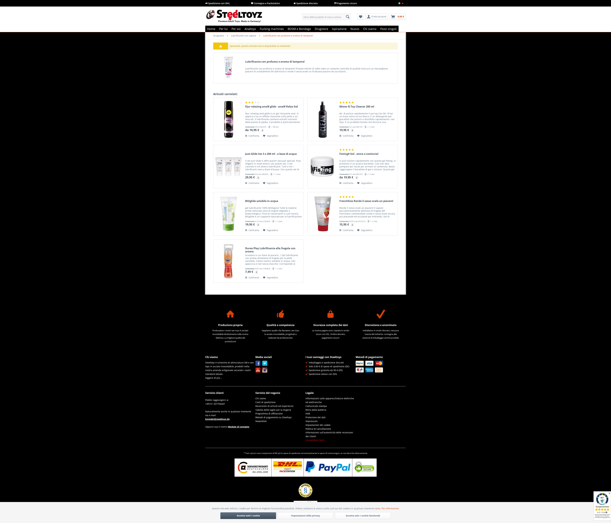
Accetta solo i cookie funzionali (363, 515)
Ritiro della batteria (316, 409)
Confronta (253, 135)
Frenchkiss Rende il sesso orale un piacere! (366, 201)
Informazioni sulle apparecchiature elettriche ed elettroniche (330, 400)
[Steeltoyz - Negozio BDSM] (239, 17)
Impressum (312, 421)
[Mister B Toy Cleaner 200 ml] (322, 119)
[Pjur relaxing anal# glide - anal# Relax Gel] (228, 119)
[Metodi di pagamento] (380, 367)
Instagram (264, 370)
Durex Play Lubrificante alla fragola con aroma (270, 250)
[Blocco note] (360, 17)
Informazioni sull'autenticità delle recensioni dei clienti (329, 434)
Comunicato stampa (316, 406)
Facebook (258, 363)
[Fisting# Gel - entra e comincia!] (322, 166)
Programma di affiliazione (269, 413)
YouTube (258, 370)
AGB (308, 413)
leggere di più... (213, 377)
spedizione (296, 453)
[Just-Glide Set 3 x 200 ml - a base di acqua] (228, 166)
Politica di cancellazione (318, 428)
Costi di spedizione (265, 402)
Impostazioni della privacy (305, 515)
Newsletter (261, 421)
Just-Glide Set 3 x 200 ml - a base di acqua (271, 154)
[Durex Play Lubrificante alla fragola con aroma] (228, 261)
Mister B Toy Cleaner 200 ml (356, 106)
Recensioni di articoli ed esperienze (274, 406)
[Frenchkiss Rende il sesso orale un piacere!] (322, 213)
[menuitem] (326, 17)
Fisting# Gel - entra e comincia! (359, 154)
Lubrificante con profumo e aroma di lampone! (275, 61)
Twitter (264, 363)
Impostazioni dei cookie (318, 424)
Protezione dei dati (316, 417)
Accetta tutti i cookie (248, 515)
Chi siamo (260, 398)
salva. (378, 508)
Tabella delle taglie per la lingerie (273, 409)
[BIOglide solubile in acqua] (228, 213)
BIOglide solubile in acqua (261, 201)
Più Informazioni (390, 508)
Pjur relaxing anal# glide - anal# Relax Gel (271, 106)
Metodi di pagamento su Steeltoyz (273, 417)
